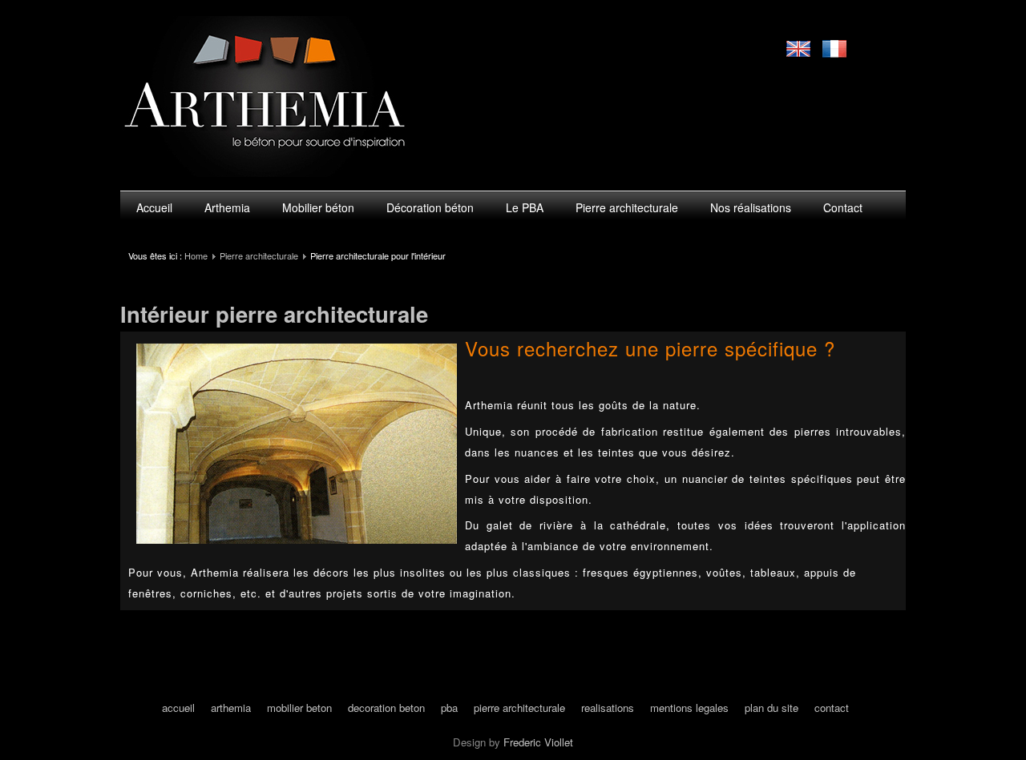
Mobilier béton (318, 207)
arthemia (231, 707)
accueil (178, 707)
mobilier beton (299, 707)
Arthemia (227, 207)
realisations (607, 707)
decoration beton (386, 707)
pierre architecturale (519, 707)
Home (196, 255)
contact (831, 707)
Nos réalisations (750, 207)
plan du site (771, 707)
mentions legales (689, 707)
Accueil (154, 207)
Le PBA (524, 207)
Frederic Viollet (538, 742)
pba (449, 707)
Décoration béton (430, 207)
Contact (842, 207)
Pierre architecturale (627, 207)
